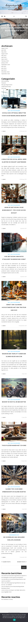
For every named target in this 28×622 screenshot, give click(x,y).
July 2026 (3, 50)
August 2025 (4, 53)
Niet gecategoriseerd (16, 22)
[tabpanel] (14, 29)
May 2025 (3, 55)
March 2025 (4, 59)
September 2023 (5, 73)
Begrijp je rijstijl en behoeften (14, 402)
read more (15, 34)
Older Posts (6, 561)
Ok (14, 619)
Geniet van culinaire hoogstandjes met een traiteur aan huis (14, 307)
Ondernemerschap (6, 86)
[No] (26, 617)
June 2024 (3, 68)
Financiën (3, 83)
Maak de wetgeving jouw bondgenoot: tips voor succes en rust (14, 210)
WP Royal (17, 612)
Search (23, 567)
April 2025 (3, 57)
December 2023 (5, 72)
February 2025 (5, 61)
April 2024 (3, 70)
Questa (4, 131)
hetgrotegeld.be (14, 5)
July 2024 (3, 66)
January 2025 (4, 62)
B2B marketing (5, 81)
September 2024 (5, 64)
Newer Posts (21, 561)
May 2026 (3, 52)
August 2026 (4, 48)
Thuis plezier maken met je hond (14, 445)
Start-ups (3, 88)
